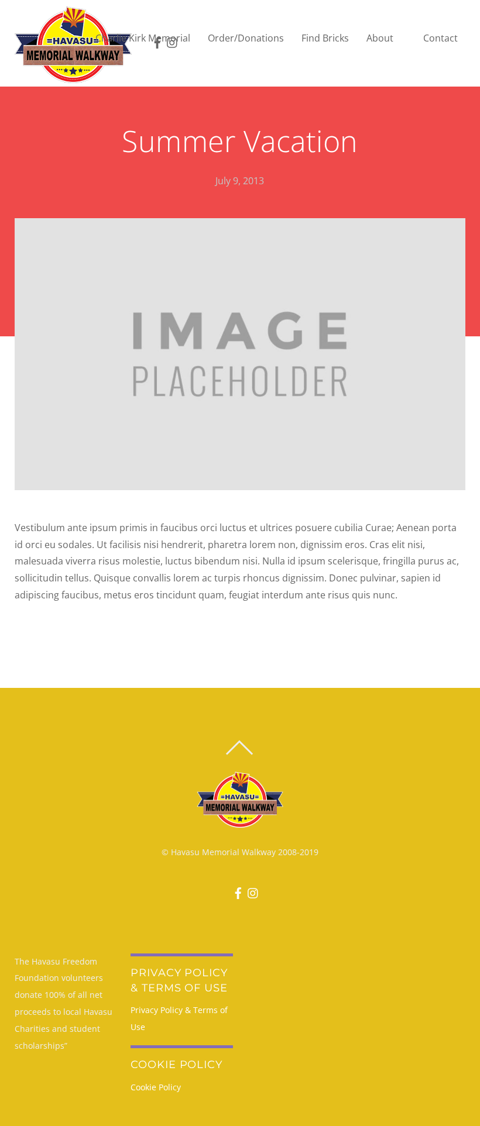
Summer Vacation (240, 141)
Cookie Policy (156, 1087)
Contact (440, 38)
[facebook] (236, 889)
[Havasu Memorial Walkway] (73, 44)
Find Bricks (325, 38)
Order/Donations (246, 38)
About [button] (379, 38)
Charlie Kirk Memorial (142, 38)
